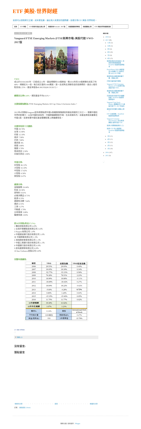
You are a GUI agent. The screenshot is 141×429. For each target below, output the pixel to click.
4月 (108, 139)
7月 (108, 55)
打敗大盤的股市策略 (114, 81)
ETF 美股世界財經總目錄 (103, 26)
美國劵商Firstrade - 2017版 (56, 26)
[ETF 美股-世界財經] (15, 332)
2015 (107, 155)
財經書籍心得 (87, 26)
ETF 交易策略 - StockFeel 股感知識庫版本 (115, 115)
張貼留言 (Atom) (25, 407)
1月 (108, 148)
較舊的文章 (94, 404)
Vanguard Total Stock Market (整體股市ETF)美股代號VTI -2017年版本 (116, 104)
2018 (107, 37)
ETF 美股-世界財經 (35, 11)
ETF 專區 (23, 26)
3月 (108, 142)
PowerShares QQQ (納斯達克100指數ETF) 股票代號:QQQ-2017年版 (115, 71)
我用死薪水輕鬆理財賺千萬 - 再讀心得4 (115, 92)
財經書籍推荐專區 (74, 26)
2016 (107, 152)
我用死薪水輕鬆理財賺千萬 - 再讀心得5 (115, 77)
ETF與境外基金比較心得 (37, 26)
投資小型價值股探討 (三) (115, 125)
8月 (108, 52)
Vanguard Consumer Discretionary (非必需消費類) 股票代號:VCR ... (115, 120)
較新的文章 (18, 404)
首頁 (15, 26)
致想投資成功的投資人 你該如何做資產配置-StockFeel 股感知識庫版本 (115, 63)
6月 (108, 58)
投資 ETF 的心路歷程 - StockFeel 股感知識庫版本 (115, 130)
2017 (107, 40)
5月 (108, 136)
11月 (109, 43)
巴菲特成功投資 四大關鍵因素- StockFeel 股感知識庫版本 (115, 97)
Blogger (77, 423)
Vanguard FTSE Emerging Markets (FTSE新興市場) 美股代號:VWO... (116, 86)
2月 (108, 145)
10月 (109, 46)
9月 (108, 49)
